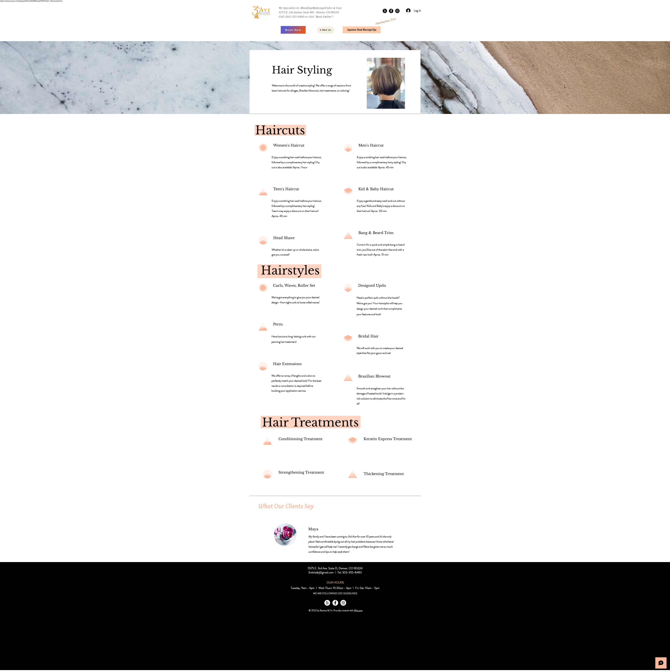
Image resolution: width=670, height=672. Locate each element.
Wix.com (358, 610)
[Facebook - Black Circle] (391, 11)
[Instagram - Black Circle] (397, 11)
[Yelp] (385, 11)
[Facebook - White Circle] (335, 603)
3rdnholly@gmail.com (321, 572)
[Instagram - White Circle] (343, 603)
